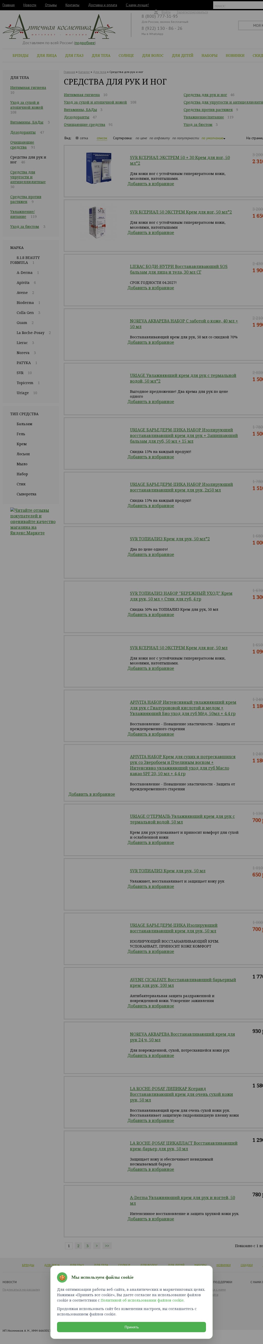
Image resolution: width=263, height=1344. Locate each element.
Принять (132, 1327)
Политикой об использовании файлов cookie (142, 1300)
